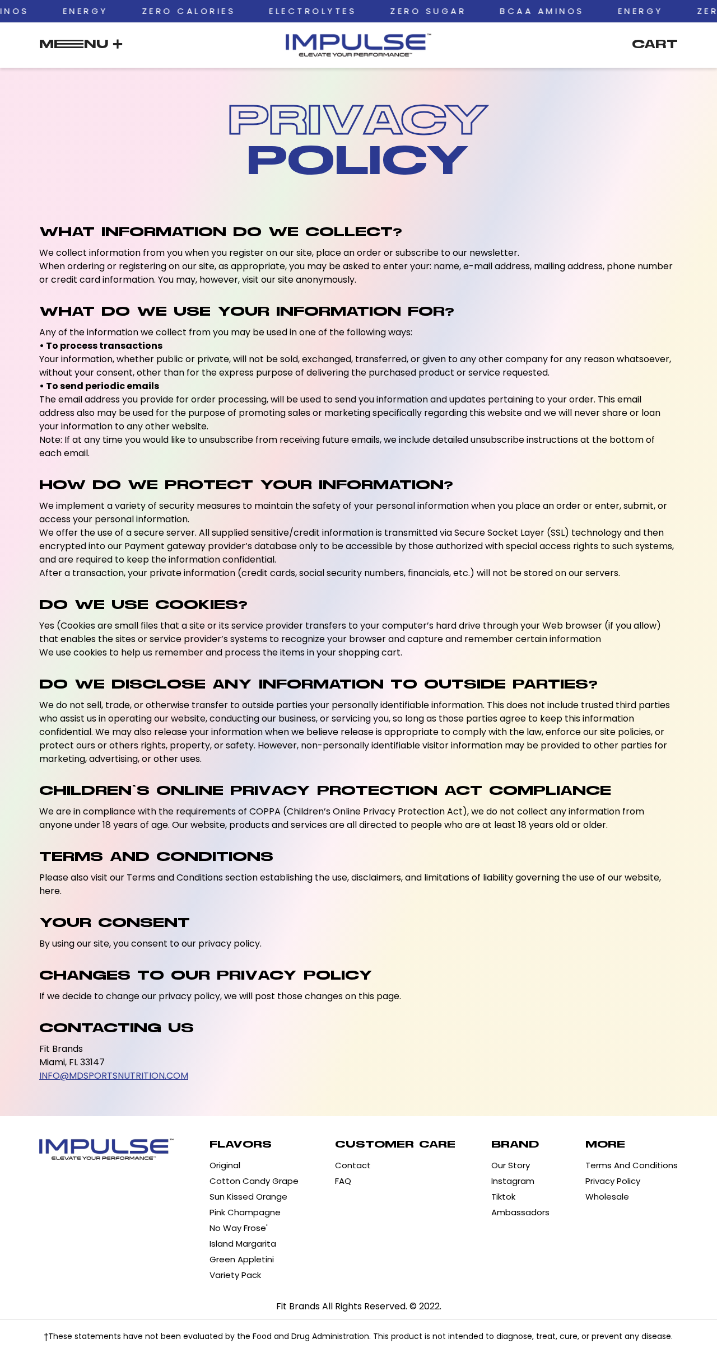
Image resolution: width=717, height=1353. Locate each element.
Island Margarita (242, 1243)
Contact (353, 1165)
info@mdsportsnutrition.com (113, 1075)
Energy (46, 11)
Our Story (510, 1165)
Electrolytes (273, 11)
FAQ (343, 1181)
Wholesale (607, 1196)
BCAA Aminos (502, 11)
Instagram (512, 1181)
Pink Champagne (245, 1212)
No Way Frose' (238, 1228)
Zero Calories (150, 11)
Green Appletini (241, 1259)
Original (224, 1165)
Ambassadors (520, 1212)
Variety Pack (235, 1275)
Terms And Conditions (631, 1165)
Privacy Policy (612, 1181)
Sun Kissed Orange (248, 1196)
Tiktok (503, 1196)
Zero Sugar (389, 11)
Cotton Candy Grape (254, 1181)
